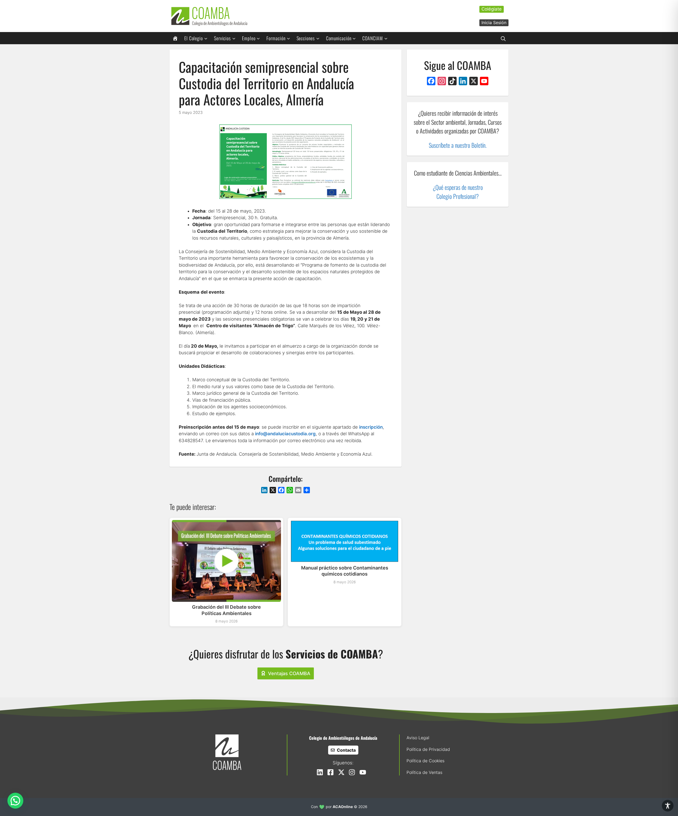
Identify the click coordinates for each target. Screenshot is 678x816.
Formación (275, 38)
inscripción (371, 427)
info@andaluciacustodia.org (285, 433)
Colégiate (491, 9)
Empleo (248, 38)
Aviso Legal (418, 737)
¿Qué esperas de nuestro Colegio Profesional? (458, 192)
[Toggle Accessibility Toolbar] (667, 805)
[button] (503, 38)
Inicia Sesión (493, 22)
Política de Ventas (424, 772)
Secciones (306, 38)
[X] (473, 82)
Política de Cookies (425, 760)
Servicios (222, 38)
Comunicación (338, 38)
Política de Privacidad (428, 749)
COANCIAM (372, 38)
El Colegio (193, 38)
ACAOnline (343, 806)
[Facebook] (431, 82)
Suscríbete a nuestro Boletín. (458, 145)
